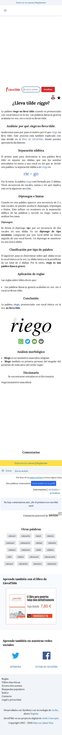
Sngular (34, 713)
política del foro (36, 477)
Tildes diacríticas (11, 682)
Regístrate (41, 463)
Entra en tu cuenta (25, 2)
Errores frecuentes (12, 685)
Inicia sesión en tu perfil (43, 483)
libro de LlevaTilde (32, 139)
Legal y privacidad (11, 699)
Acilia (55, 710)
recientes (53, 489)
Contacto (7, 696)
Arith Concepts (50, 718)
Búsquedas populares (13, 689)
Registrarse (40, 2)
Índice (5, 692)
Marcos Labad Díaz (43, 722)
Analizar (48, 89)
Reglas (5, 678)
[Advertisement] (31, 50)
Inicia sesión (21, 470)
